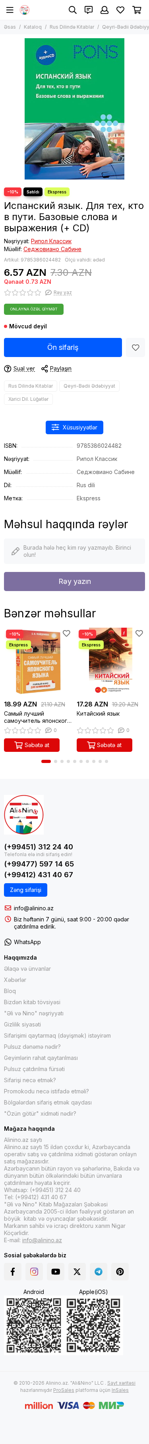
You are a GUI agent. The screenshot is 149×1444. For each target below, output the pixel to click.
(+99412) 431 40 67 (38, 874)
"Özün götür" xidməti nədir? (40, 1113)
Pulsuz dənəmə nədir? (32, 1046)
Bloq (10, 990)
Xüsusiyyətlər (80, 427)
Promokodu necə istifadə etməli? (46, 1091)
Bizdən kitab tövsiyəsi (32, 1002)
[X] (77, 1271)
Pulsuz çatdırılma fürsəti (34, 1068)
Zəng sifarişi (25, 889)
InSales (120, 1390)
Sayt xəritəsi (121, 1383)
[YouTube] (55, 1271)
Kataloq (33, 27)
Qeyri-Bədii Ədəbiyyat (89, 386)
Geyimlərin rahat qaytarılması (41, 1057)
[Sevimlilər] (135, 347)
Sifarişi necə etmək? (30, 1080)
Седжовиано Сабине (52, 249)
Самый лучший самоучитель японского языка (37, 717)
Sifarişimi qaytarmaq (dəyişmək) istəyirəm (57, 1035)
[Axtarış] (73, 10)
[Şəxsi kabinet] (104, 10)
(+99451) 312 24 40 (38, 847)
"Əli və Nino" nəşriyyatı (34, 1013)
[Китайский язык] (111, 662)
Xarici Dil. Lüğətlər (28, 399)
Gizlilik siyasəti (22, 1024)
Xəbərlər (15, 979)
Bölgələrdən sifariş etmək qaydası (48, 1102)
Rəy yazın (74, 581)
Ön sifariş (63, 347)
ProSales (63, 1390)
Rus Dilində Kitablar (72, 27)
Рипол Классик (51, 241)
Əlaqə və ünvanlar (27, 968)
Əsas (10, 27)
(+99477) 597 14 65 (39, 864)
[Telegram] (98, 1271)
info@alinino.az (34, 908)
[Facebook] (12, 1271)
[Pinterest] (120, 1271)
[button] (46, 761)
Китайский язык (98, 713)
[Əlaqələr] (89, 10)
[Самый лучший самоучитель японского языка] (38, 662)
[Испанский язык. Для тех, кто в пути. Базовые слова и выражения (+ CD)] (74, 109)
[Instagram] (34, 1271)
